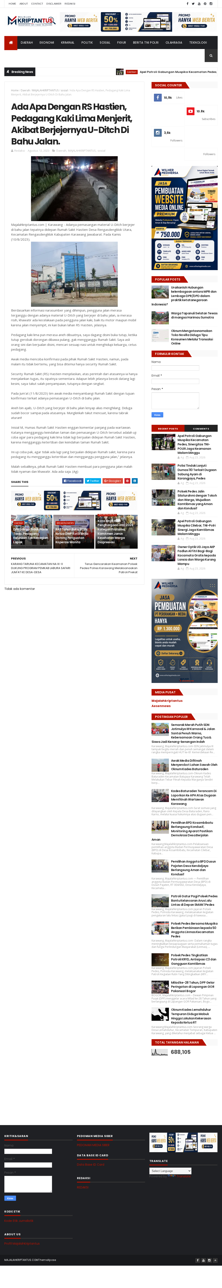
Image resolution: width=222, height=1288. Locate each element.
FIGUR (121, 42)
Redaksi (70, 3)
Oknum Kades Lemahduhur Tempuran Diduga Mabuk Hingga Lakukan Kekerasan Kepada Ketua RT (191, 1016)
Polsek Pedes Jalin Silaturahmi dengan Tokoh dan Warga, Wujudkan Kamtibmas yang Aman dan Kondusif (197, 499)
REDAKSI (82, 1187)
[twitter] (193, 4)
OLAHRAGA (174, 42)
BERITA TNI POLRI (146, 42)
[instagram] (211, 4)
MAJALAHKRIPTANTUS (45, 90)
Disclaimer (53, 3)
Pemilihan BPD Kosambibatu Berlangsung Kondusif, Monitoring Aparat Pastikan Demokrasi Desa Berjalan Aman (182, 831)
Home (12, 3)
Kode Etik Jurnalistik (18, 1221)
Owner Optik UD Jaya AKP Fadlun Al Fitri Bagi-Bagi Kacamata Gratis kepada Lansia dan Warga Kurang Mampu (197, 555)
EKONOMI (47, 42)
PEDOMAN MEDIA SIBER (93, 1145)
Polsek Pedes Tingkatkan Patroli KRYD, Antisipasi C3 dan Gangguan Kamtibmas (193, 959)
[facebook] (187, 4)
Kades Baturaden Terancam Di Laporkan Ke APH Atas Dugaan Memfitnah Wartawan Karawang (194, 797)
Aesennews (161, 706)
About (24, 3)
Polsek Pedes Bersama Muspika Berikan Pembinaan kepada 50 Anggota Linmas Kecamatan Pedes (194, 930)
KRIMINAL (68, 42)
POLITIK (87, 42)
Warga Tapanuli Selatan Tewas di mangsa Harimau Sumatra (194, 315)
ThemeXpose (47, 1260)
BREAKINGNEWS (65, 523)
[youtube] (199, 4)
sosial (64, 90)
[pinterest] (205, 4)
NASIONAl (15, 55)
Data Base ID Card (90, 1164)
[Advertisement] (184, 1087)
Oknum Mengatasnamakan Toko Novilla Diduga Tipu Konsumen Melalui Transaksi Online (192, 337)
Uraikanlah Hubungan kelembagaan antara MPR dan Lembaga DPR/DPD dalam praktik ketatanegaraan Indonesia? (184, 296)
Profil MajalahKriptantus (22, 1243)
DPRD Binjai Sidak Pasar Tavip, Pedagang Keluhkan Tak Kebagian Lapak (30, 535)
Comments (201, 428)
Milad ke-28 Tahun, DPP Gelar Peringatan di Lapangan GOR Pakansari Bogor (192, 986)
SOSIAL (105, 42)
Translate (183, 1176)
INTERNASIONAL (41, 55)
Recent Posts (168, 428)
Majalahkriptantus (167, 701)
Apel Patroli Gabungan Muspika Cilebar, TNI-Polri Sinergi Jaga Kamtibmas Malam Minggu (196, 527)
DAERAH (27, 42)
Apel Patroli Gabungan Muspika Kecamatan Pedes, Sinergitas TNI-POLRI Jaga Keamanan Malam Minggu (194, 444)
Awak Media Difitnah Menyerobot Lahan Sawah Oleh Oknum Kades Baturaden (194, 764)
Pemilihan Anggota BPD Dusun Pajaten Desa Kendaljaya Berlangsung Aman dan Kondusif (193, 867)
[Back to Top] (215, 1260)
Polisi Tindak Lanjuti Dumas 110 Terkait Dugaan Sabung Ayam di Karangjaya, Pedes (197, 472)
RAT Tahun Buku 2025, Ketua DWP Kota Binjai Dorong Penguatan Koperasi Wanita (72, 535)
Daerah (25, 90)
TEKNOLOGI (198, 42)
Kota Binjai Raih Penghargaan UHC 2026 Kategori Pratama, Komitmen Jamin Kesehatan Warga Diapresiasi (115, 531)
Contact (37, 3)
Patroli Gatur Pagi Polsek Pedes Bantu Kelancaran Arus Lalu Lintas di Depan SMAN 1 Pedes (194, 900)
